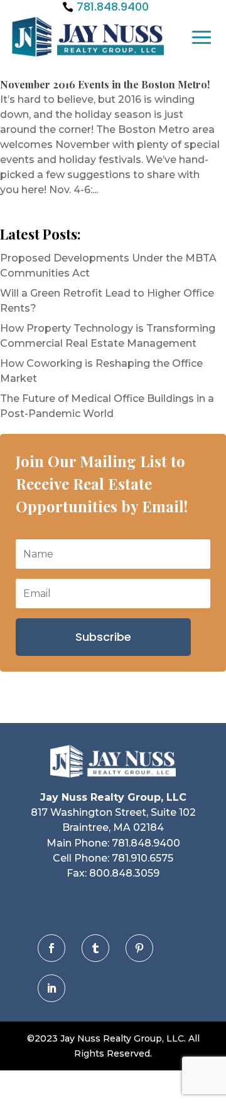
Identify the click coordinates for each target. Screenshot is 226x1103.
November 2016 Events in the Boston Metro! (105, 84)
